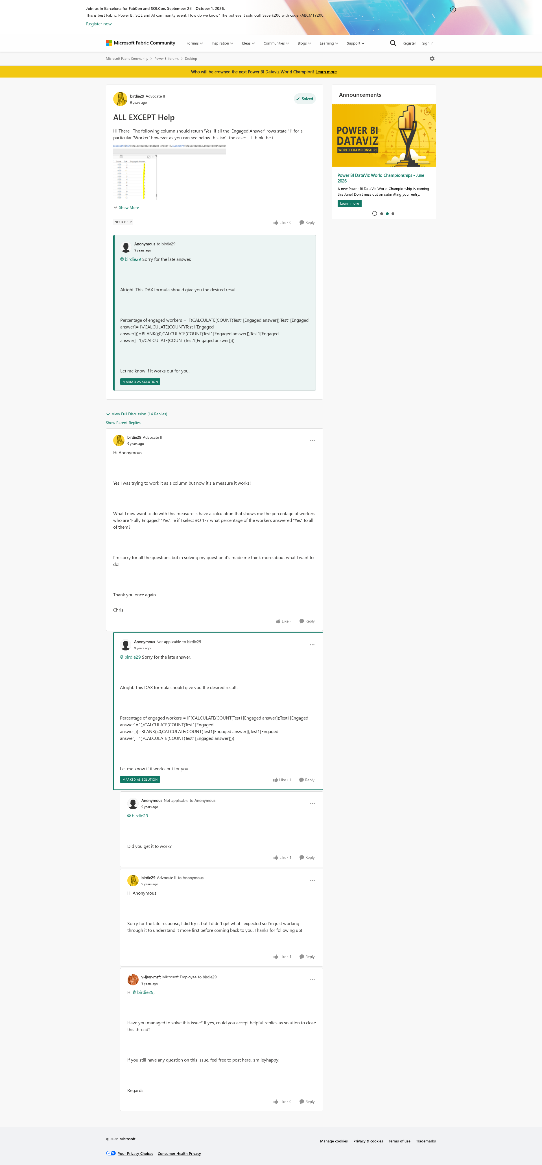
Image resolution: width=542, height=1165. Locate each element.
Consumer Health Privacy (179, 1153)
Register (409, 43)
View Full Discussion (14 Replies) (139, 413)
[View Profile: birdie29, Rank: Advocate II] (120, 99)
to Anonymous (202, 800)
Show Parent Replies (123, 422)
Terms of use (399, 1140)
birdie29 (137, 96)
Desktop (191, 58)
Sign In (427, 43)
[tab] (381, 213)
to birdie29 (166, 243)
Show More (129, 207)
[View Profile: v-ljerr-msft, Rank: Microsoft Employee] (133, 979)
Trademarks (426, 1140)
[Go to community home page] (140, 43)
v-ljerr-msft (151, 976)
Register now (99, 24)
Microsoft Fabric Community (127, 58)
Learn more (326, 71)
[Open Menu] (432, 59)
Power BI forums (166, 58)
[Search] (393, 43)
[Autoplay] (374, 213)
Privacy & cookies (368, 1140)
